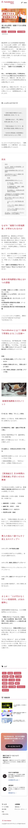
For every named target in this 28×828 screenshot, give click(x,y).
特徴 (8, 178)
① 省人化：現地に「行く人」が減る (15, 183)
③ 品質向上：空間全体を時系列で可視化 (15, 190)
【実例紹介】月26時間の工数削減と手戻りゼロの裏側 (14, 194)
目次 (6, 164)
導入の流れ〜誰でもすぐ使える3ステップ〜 (14, 198)
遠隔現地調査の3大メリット (14, 180)
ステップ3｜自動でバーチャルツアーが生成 (16, 209)
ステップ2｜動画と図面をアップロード (16, 205)
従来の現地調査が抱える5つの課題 (14, 171)
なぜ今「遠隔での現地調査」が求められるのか (14, 167)
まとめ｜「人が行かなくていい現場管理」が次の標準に (14, 213)
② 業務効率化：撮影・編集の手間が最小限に (15, 187)
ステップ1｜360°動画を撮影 (15, 201)
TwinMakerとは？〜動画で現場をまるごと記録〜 (14, 174)
